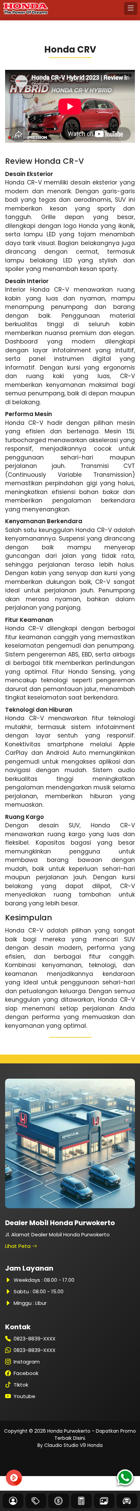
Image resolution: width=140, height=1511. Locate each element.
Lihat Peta (18, 1246)
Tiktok (21, 1384)
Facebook (26, 1373)
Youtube (24, 1396)
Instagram (27, 1361)
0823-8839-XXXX (34, 1338)
